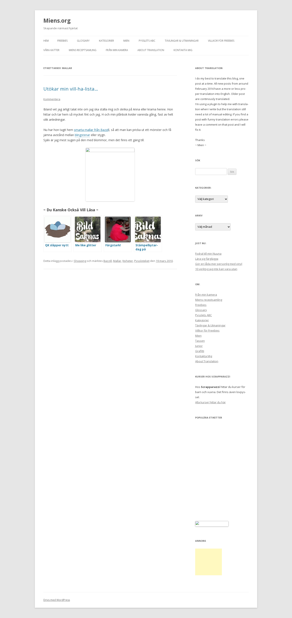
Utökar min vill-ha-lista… (70, 88)
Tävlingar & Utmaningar (182, 41)
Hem (46, 41)
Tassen (200, 341)
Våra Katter (51, 50)
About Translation (150, 50)
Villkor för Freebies (221, 41)
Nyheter (127, 261)
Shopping (80, 261)
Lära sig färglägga (206, 259)
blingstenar (82, 135)
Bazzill (107, 261)
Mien (126, 41)
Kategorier (106, 41)
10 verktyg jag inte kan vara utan (216, 269)
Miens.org (57, 20)
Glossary (83, 41)
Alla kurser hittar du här (210, 402)
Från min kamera (117, 50)
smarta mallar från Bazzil (91, 130)
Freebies (62, 41)
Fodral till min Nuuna (208, 253)
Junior (199, 346)
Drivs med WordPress (56, 600)
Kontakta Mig (183, 50)
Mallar (117, 261)
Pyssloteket (141, 261)
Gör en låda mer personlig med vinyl (218, 264)
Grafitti (199, 351)
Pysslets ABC (147, 41)
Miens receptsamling (82, 50)
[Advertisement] (208, 562)
